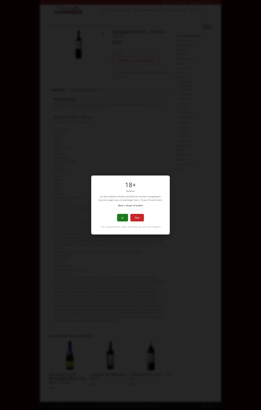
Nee (137, 217)
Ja (123, 217)
